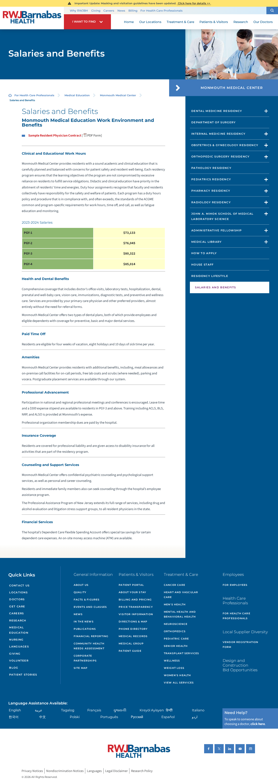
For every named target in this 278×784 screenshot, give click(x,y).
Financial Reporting (91, 636)
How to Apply (204, 253)
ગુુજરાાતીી (119, 710)
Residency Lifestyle (209, 276)
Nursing (16, 639)
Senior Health (176, 645)
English (15, 710)
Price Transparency (136, 606)
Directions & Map (133, 621)
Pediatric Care (176, 638)
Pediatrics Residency (211, 179)
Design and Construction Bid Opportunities (240, 665)
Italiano (198, 710)
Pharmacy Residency (210, 190)
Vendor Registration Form (240, 644)
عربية (38, 710)
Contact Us (19, 585)
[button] (272, 10)
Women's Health (177, 675)
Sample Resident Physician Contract (54, 135)
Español (168, 717)
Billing (132, 10)
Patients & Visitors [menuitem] (213, 22)
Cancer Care (174, 584)
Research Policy (142, 770)
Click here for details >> (194, 3)
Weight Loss (174, 667)
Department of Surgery (213, 122)
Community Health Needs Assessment (89, 646)
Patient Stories (23, 674)
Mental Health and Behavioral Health (180, 614)
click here (258, 724)
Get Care (17, 606)
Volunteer (18, 660)
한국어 (14, 717)
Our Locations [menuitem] (150, 22)
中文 (42, 717)
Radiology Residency (211, 202)
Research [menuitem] (240, 22)
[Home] (32, 18)
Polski (75, 717)
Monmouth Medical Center (118, 95)
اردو (194, 717)
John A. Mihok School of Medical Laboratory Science (222, 216)
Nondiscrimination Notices (65, 770)
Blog (13, 667)
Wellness (172, 660)
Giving (95, 10)
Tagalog (67, 710)
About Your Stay (132, 592)
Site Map (81, 667)
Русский (137, 717)
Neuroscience (175, 623)
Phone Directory (133, 628)
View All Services (179, 682)
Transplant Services (181, 653)
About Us (81, 584)
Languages (19, 646)
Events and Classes (90, 606)
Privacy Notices (32, 770)
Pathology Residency (211, 167)
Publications (85, 628)
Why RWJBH (79, 10)
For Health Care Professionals (161, 10)
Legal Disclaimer (116, 770)
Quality (80, 592)
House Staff (202, 264)
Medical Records (133, 636)
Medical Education (77, 95)
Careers (108, 10)
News (121, 10)
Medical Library (206, 241)
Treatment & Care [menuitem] (180, 22)
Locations (18, 592)
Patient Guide (130, 650)
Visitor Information (136, 614)
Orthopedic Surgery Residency (220, 156)
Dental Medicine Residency (216, 111)
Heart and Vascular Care (181, 595)
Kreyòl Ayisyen (152, 710)
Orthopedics (175, 631)
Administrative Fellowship (216, 230)
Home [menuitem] (129, 22)
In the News (84, 621)
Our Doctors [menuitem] (263, 22)
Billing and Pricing (135, 599)
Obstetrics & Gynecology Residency (224, 145)
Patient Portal (131, 584)
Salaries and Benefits (215, 287)
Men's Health (175, 604)
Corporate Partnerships (85, 658)
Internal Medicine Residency (218, 133)
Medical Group (131, 643)
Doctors (17, 599)
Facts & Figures (87, 599)
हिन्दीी (169, 710)
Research (17, 620)
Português (109, 717)
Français (94, 710)
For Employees (235, 584)
